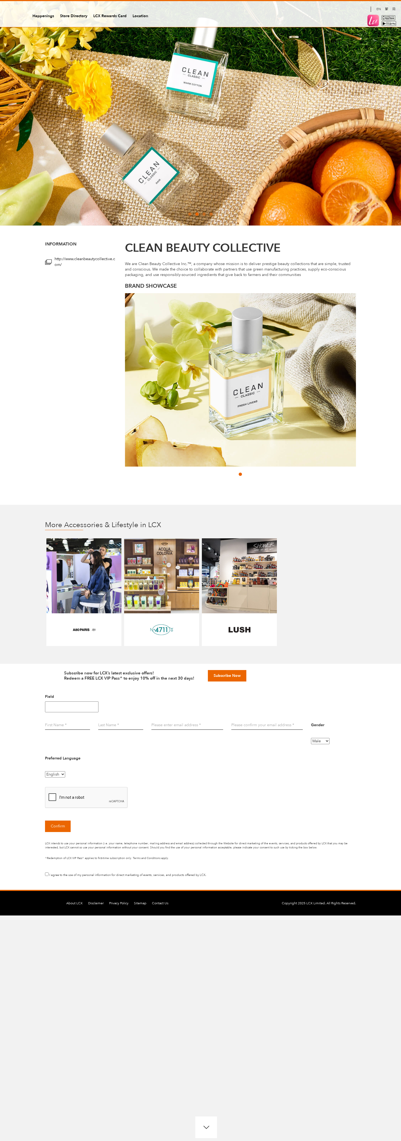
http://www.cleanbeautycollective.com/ (85, 261)
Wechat (355, 9)
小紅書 (364, 9)
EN (378, 9)
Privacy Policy (118, 903)
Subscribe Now (227, 675)
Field (49, 696)
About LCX (74, 903)
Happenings (43, 16)
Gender (317, 725)
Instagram (345, 9)
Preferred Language (62, 758)
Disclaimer (96, 903)
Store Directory (73, 16)
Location (140, 16)
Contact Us (160, 903)
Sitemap (140, 903)
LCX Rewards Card (110, 16)
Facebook (336, 9)
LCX (14, 15)
